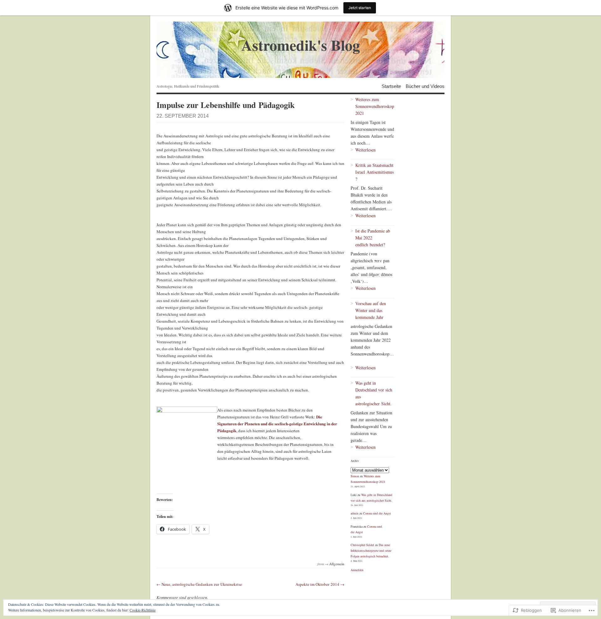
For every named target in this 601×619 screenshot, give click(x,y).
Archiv (355, 460)
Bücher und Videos (425, 86)
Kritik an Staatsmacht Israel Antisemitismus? (374, 172)
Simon (355, 476)
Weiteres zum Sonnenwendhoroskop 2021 (374, 106)
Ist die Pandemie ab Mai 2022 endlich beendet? (372, 238)
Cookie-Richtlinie (143, 609)
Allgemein (336, 563)
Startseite (391, 86)
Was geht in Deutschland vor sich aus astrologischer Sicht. (373, 393)
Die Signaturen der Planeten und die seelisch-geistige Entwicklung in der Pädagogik (277, 423)
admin (354, 513)
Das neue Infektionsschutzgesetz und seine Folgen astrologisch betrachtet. (371, 550)
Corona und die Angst (377, 513)
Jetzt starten (359, 7)
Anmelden (357, 570)
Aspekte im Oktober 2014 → (319, 584)
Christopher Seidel (362, 545)
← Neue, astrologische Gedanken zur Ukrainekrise (199, 584)
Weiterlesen (363, 149)
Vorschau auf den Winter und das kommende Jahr (370, 310)
